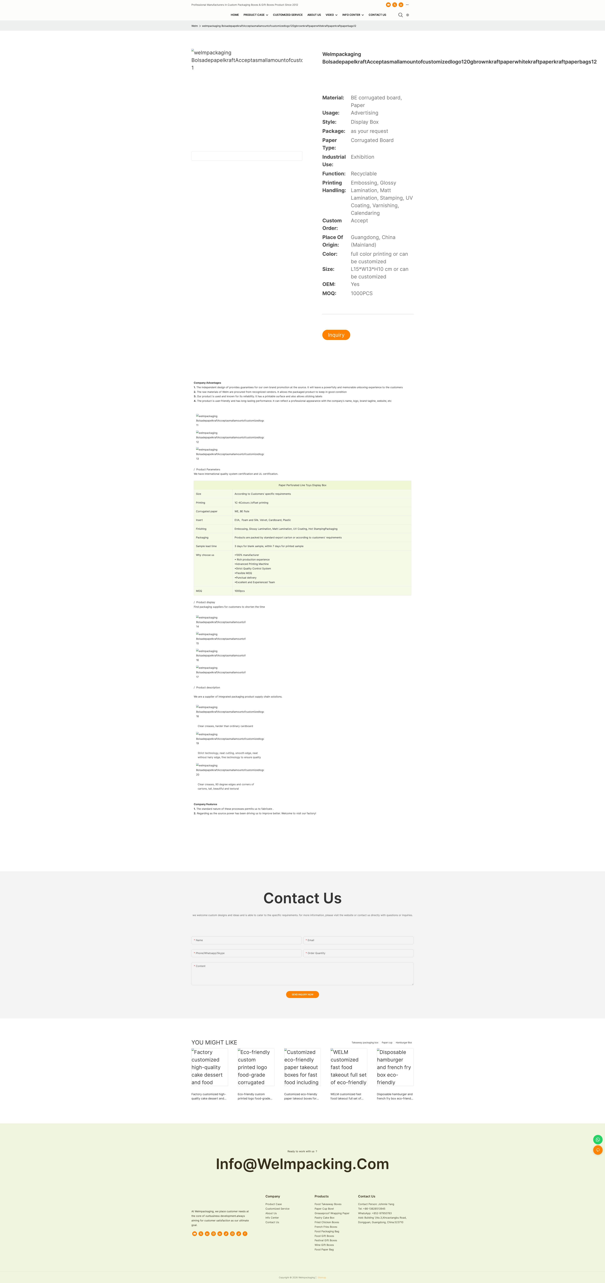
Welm (194, 25)
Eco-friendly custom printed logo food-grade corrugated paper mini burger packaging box (254, 1097)
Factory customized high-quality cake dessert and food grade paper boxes (208, 1097)
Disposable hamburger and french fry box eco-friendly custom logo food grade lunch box (395, 1097)
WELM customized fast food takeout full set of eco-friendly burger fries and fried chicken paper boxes (347, 1097)
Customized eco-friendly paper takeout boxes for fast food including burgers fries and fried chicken (302, 1097)
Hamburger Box (404, 1042)
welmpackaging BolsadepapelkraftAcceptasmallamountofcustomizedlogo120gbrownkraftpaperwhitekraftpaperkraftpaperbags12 (279, 25)
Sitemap (321, 1277)
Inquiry (336, 335)
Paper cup (387, 1042)
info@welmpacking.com (302, 1164)
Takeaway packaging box (365, 1042)
